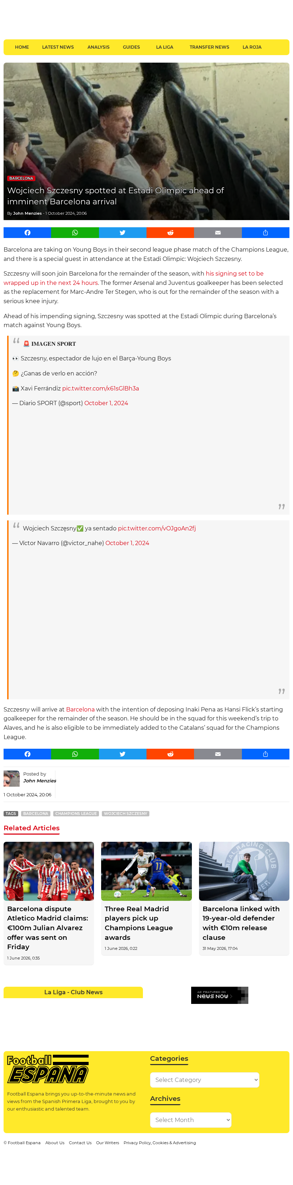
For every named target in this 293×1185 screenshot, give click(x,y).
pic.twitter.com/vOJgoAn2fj (157, 528)
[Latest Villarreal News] (136, 1017)
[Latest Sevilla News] (108, 1017)
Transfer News (209, 47)
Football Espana (24, 1142)
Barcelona (21, 178)
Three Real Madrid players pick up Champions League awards (139, 923)
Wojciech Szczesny (125, 813)
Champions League (76, 813)
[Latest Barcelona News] (52, 1003)
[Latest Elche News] (80, 1003)
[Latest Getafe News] (108, 1003)
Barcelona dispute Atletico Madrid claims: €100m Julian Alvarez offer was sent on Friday (47, 928)
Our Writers (107, 1142)
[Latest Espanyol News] (94, 1003)
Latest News (58, 47)
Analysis (99, 47)
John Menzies (27, 213)
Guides (131, 47)
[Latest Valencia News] (122, 1017)
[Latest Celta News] (66, 1003)
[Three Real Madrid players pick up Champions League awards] (146, 871)
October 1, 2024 (106, 403)
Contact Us (80, 1142)
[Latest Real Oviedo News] (80, 1017)
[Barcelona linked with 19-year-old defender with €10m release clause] (244, 871)
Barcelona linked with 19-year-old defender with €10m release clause (241, 923)
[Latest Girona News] (122, 1003)
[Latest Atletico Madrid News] (38, 1003)
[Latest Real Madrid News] (66, 1017)
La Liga (164, 47)
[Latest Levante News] (136, 1003)
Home (22, 47)
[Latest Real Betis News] (52, 1017)
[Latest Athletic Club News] (24, 1003)
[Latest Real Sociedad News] (94, 1017)
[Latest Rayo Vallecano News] (38, 1017)
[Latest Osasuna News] (24, 1017)
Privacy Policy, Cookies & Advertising (160, 1142)
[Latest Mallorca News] (11, 1017)
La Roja (252, 47)
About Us (54, 1142)
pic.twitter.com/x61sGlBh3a (100, 388)
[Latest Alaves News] (11, 1003)
